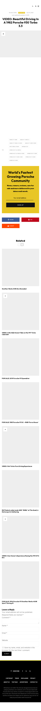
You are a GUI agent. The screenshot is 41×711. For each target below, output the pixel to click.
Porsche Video (22, 12)
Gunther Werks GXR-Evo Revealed (14, 289)
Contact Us (33, 682)
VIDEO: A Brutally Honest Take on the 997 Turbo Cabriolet (19, 333)
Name (5, 626)
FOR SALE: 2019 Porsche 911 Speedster (16, 378)
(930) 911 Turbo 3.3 (25, 139)
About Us (7, 682)
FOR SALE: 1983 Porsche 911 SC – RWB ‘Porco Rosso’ (20, 422)
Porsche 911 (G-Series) (15, 150)
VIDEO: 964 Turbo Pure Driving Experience (17, 466)
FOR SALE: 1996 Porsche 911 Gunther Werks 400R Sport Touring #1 (19, 602)
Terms (17, 678)
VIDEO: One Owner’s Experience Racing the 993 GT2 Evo (20, 556)
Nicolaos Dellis (13, 12)
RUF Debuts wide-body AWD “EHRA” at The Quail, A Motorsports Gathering (20, 511)
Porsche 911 (25, 146)
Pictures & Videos (14, 146)
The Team (15, 682)
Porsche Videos (14, 160)
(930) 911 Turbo (13, 139)
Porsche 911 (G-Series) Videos (17, 153)
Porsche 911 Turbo (32, 153)
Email (4, 633)
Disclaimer (24, 678)
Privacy (32, 678)
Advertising (24, 682)
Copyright (9, 678)
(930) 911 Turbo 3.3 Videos (16, 143)
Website (5, 640)
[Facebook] (22, 671)
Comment (6, 618)
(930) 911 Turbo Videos (31, 143)
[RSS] (26, 671)
